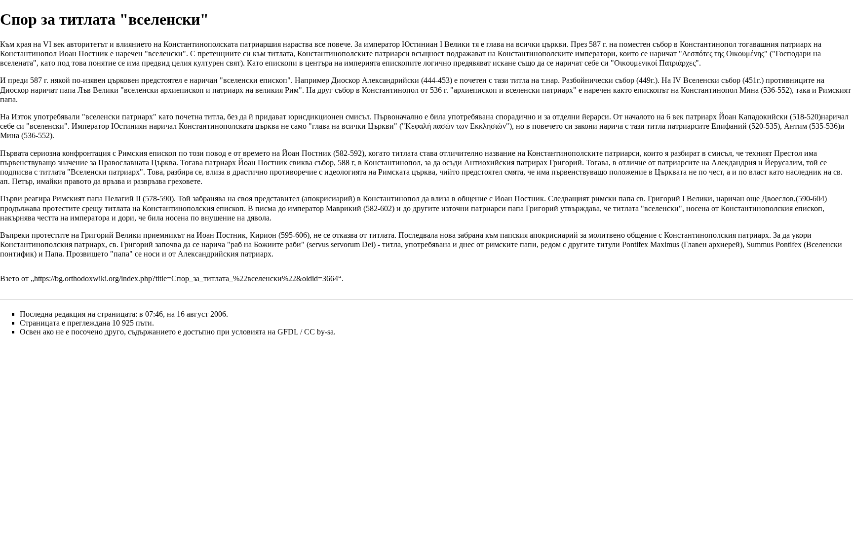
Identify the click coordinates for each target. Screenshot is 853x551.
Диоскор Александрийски (375, 80)
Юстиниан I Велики (436, 44)
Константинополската (200, 44)
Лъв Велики (98, 90)
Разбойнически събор (598, 80)
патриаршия (260, 44)
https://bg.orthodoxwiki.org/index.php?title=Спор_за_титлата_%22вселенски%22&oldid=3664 (186, 278)
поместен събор (645, 44)
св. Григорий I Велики (674, 198)
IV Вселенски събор (706, 80)
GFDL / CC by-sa (305, 332)
